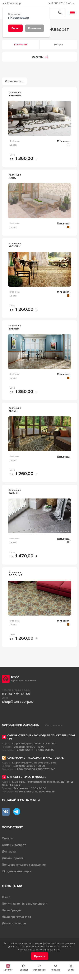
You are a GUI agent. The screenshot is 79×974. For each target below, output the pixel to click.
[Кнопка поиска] (60, 12)
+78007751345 (44, 750)
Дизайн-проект (12, 858)
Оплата (7, 838)
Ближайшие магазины (21, 725)
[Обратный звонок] (74, 3)
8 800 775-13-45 (16, 694)
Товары (58, 44)
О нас (6, 897)
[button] (71, 967)
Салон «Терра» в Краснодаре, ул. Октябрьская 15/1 (41, 737)
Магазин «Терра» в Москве (26, 777)
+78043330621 (24, 791)
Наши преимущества (16, 917)
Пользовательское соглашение (24, 864)
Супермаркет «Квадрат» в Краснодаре (35, 757)
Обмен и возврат (14, 845)
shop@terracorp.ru (17, 701)
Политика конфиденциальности (24, 903)
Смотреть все (53, 725)
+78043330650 (25, 769)
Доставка (9, 851)
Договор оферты (14, 923)
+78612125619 (24, 750)
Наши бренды (11, 910)
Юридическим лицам (16, 871)
